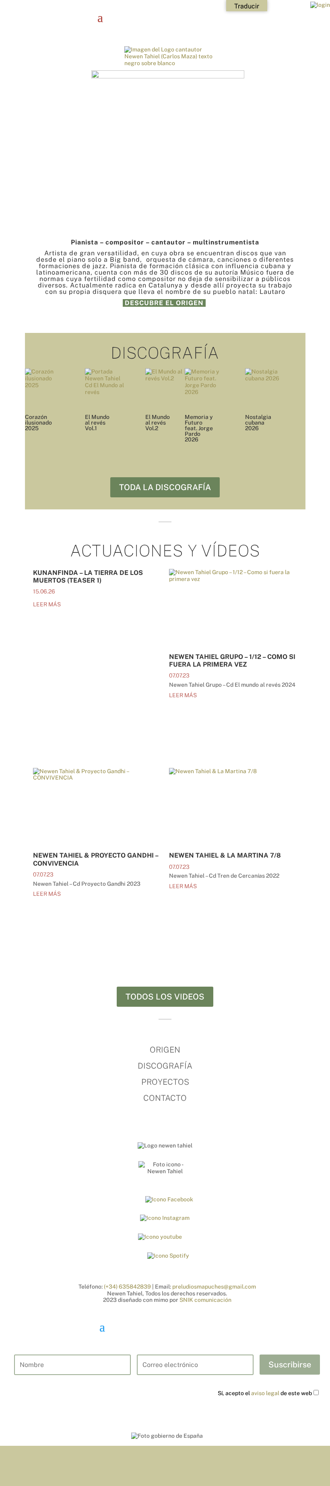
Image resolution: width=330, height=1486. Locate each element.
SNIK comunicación (205, 1300)
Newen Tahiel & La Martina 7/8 (225, 855)
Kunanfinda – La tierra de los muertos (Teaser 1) (88, 576)
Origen (165, 1050)
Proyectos (165, 1082)
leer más (47, 604)
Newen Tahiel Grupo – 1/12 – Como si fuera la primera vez (232, 660)
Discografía (165, 1066)
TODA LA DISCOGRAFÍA (165, 487)
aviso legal (265, 1393)
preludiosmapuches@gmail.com (214, 1286)
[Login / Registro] (320, 5)
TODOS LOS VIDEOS (165, 997)
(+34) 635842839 (127, 1286)
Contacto (165, 1098)
